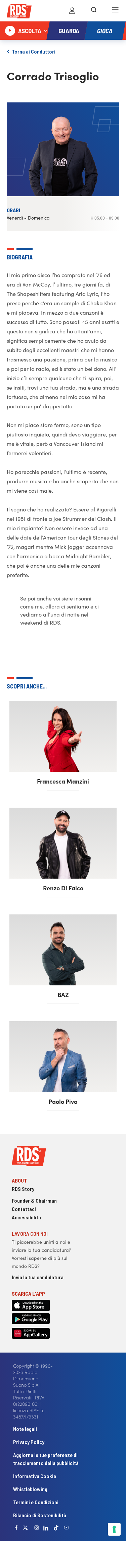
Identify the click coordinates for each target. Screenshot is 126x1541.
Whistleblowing (30, 1489)
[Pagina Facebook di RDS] (16, 1527)
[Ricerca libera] (94, 11)
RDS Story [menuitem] (23, 1189)
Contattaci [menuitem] (24, 1209)
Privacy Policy (28, 1442)
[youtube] (66, 1527)
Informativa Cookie (34, 1476)
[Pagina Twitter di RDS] (25, 1528)
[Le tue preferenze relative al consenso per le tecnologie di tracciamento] (114, 1529)
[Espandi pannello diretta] (45, 31)
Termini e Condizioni (35, 1502)
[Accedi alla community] (72, 11)
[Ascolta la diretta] (10, 31)
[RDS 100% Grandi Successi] (19, 12)
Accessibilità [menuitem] (26, 1217)
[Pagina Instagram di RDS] (36, 1527)
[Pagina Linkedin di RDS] (45, 1527)
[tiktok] (56, 1528)
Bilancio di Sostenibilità (39, 1515)
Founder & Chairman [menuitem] (34, 1200)
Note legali (25, 1429)
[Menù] (115, 11)
